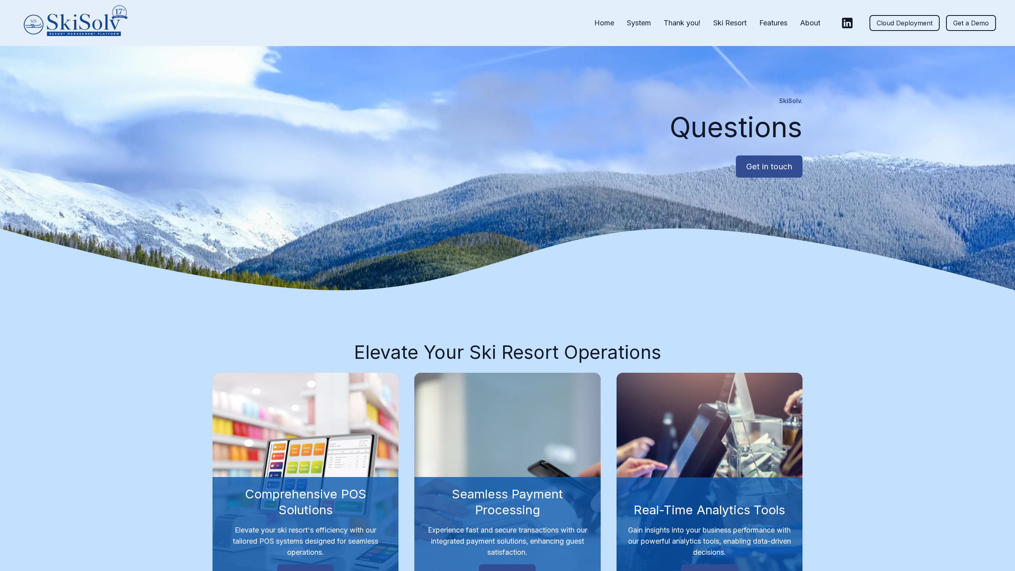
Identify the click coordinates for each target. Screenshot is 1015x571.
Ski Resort (730, 23)
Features (773, 23)
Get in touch (769, 166)
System (639, 23)
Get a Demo (971, 23)
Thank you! (682, 23)
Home (604, 23)
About (810, 23)
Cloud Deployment (905, 23)
